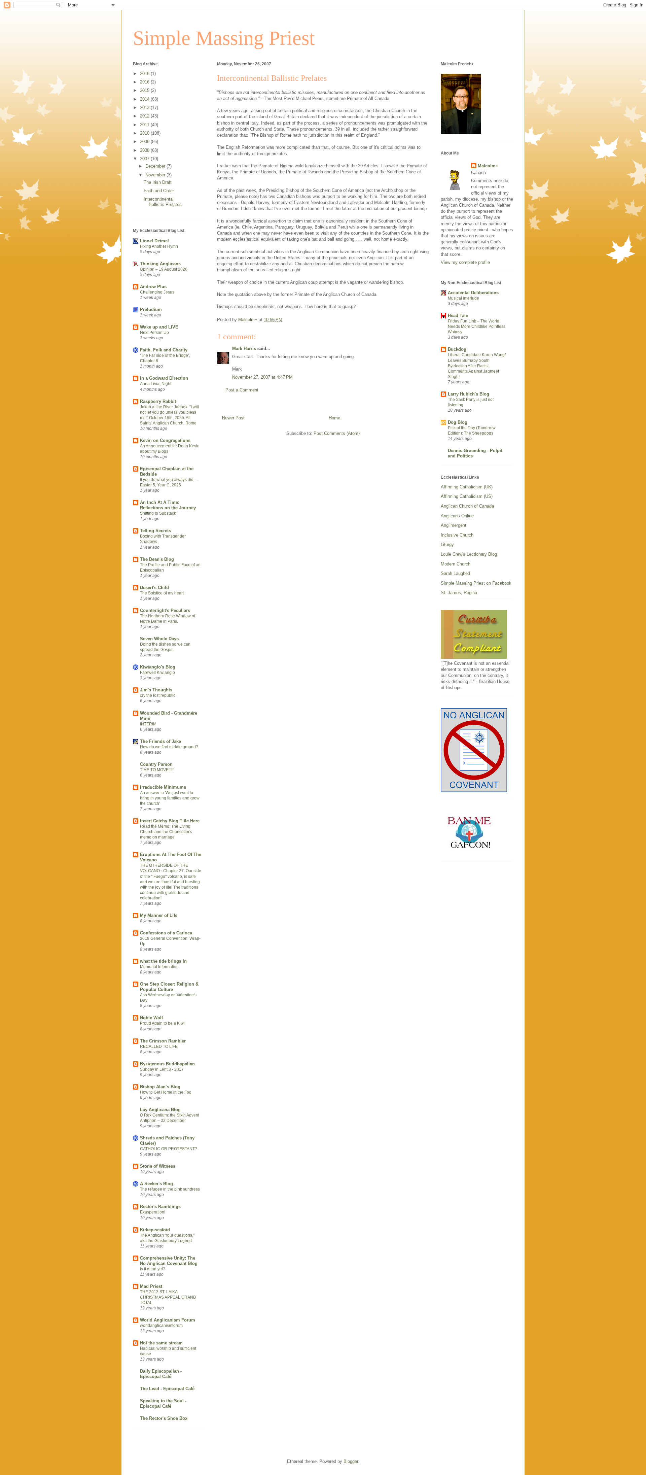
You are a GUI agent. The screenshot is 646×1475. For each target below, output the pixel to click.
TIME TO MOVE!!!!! (157, 769)
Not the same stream (161, 1342)
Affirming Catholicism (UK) (467, 486)
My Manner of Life (158, 915)
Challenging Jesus (157, 292)
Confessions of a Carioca (166, 932)
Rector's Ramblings (160, 1206)
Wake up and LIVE (159, 327)
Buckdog (457, 349)
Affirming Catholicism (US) (467, 496)
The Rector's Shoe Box (163, 1418)
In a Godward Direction (164, 378)
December (156, 166)
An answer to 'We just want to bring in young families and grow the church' (170, 798)
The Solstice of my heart (162, 593)
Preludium (151, 309)
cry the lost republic (157, 695)
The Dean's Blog (157, 559)
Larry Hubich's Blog (468, 394)
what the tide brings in (163, 961)
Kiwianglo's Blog (157, 667)
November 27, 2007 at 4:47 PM (262, 377)
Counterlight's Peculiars (165, 610)
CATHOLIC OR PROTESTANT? (168, 1148)
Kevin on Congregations (165, 440)
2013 (145, 107)
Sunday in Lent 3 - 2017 (162, 1069)
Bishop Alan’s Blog (160, 1086)
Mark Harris (244, 348)
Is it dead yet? (152, 1269)
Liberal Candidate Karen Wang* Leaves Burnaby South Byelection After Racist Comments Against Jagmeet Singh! (477, 365)
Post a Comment (241, 389)
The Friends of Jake (160, 741)
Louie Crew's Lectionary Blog (469, 554)
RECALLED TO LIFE (159, 1046)
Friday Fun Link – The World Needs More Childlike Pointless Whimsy (476, 326)
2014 (145, 99)
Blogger (351, 1461)
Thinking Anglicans (160, 263)
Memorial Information (159, 966)
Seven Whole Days (159, 638)
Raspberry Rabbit (158, 401)
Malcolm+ (488, 165)
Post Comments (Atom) (337, 433)
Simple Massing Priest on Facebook (476, 583)
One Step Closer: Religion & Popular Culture (169, 987)
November (156, 174)
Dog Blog (457, 422)
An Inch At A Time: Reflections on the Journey (168, 505)
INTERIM (148, 724)
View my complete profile (465, 262)
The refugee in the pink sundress (170, 1189)
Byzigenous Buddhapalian (167, 1063)
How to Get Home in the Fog (165, 1092)
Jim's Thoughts (156, 689)
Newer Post (233, 417)
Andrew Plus (153, 286)
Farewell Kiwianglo (157, 672)
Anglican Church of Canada (467, 506)
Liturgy (447, 544)
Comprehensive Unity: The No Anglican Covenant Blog (169, 1261)
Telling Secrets (155, 530)
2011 (145, 124)
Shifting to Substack (158, 513)
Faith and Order (159, 190)
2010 (145, 133)
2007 (145, 158)
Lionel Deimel (154, 240)
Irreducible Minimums (163, 787)
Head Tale (458, 315)
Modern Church (455, 564)
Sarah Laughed (455, 573)
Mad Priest (151, 1286)
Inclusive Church (457, 535)
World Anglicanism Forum (167, 1320)
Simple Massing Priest (224, 38)
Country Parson (156, 764)
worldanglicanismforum (161, 1325)
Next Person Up (154, 332)
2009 (145, 141)
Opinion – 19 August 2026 (163, 269)
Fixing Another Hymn (159, 246)
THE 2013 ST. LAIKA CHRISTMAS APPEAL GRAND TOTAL (168, 1297)
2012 (145, 115)
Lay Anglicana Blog (160, 1109)
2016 (145, 81)
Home (334, 417)
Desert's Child (154, 587)
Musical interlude (463, 298)
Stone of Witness (157, 1166)
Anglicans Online (457, 515)
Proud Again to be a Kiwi (162, 1023)
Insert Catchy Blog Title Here (170, 820)
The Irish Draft (158, 182)
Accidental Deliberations (473, 292)
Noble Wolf (151, 1017)
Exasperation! (152, 1212)
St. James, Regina (459, 592)
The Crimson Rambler (163, 1040)
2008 (145, 150)
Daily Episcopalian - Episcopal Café (161, 1374)
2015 (145, 90)
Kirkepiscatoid (155, 1229)
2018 (145, 73)
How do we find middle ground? (169, 747)
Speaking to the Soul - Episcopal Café (163, 1403)
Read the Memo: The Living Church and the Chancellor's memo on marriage (166, 831)
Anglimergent (453, 525)
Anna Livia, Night (155, 383)
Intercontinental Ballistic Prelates (163, 202)
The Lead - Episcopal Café (167, 1388)
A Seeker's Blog (156, 1183)
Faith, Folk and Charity (163, 349)
